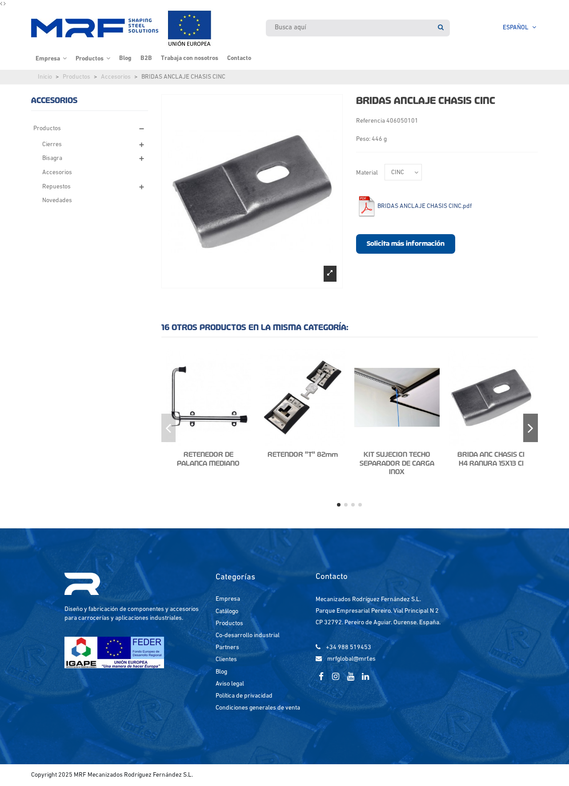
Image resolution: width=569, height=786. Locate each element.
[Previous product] (2, 4)
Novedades (57, 200)
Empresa (228, 599)
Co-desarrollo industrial (248, 635)
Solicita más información (406, 243)
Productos (76, 77)
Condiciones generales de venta (258, 708)
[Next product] (5, 4)
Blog (221, 672)
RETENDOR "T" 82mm (303, 454)
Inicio (45, 77)
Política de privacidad (244, 696)
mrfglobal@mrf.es (351, 659)
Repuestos (56, 187)
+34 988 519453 (348, 647)
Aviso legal (230, 684)
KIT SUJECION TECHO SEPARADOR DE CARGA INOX (397, 463)
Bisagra (52, 158)
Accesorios (116, 77)
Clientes (226, 659)
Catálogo (227, 611)
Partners (227, 647)
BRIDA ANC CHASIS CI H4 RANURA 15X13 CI (491, 459)
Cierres (52, 144)
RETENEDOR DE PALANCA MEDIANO (208, 459)
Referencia (370, 121)
